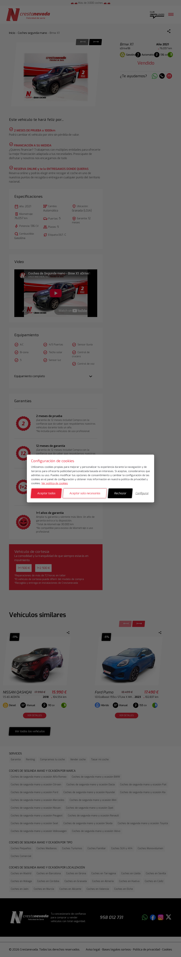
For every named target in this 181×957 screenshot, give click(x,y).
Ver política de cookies (54, 483)
